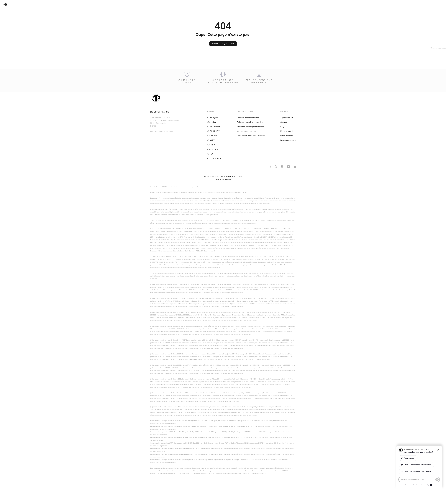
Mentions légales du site (247, 131)
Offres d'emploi (286, 136)
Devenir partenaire (288, 140)
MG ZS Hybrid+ (213, 118)
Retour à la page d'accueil (223, 44)
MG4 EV (210, 154)
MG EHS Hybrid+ (214, 127)
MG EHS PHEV (213, 131)
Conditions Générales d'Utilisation (251, 136)
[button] (408, 458)
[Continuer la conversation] (437, 479)
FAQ (282, 127)
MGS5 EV (211, 145)
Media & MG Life (287, 131)
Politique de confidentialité (248, 118)
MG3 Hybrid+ (212, 122)
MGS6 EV (211, 140)
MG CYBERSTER (214, 158)
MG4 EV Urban (213, 149)
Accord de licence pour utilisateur (250, 127)
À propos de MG (287, 118)
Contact (283, 122)
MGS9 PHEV (212, 136)
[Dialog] (431, 484)
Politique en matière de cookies (250, 122)
